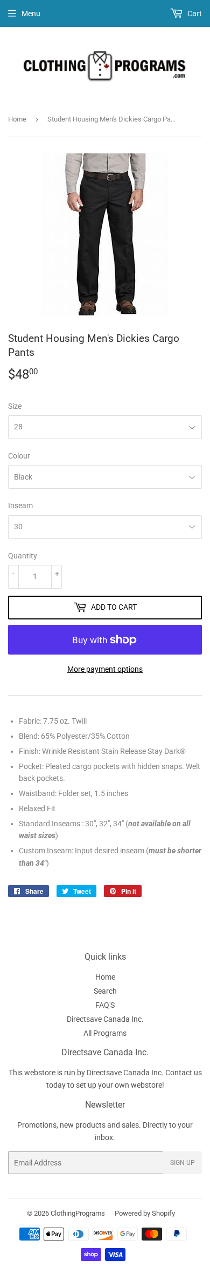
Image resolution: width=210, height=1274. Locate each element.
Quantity (22, 555)
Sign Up (182, 1163)
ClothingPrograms (78, 1213)
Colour (19, 455)
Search (105, 991)
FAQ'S (105, 1005)
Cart (194, 13)
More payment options (105, 669)
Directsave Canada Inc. (105, 1019)
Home (17, 119)
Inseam (20, 505)
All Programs (105, 1033)
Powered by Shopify (145, 1213)
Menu (31, 13)
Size (15, 406)
